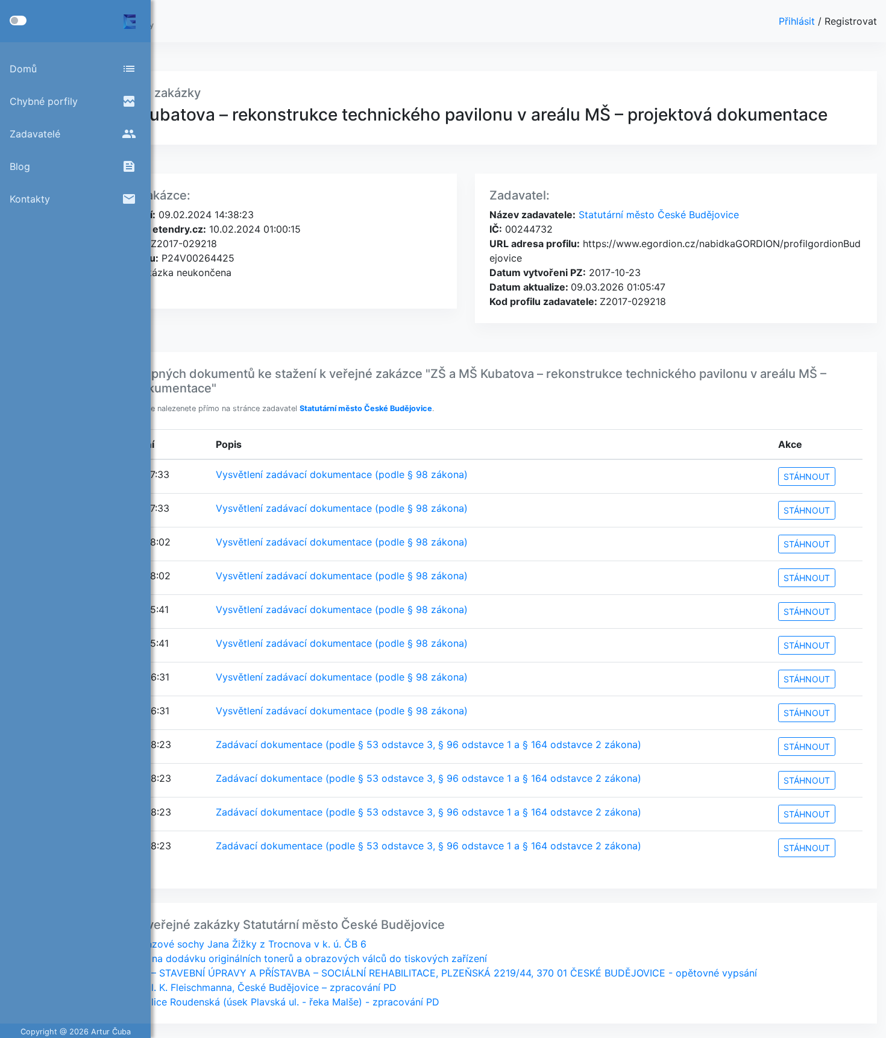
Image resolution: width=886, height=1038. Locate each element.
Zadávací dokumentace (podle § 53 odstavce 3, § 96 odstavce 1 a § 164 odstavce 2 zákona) (428, 744)
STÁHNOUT (807, 476)
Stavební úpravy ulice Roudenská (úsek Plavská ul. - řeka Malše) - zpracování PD (254, 1002)
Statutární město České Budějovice (657, 215)
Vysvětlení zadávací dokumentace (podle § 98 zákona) (342, 474)
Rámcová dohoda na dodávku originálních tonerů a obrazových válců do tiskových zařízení (278, 958)
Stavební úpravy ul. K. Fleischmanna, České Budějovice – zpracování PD (233, 987)
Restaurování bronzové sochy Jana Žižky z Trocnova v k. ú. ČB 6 (217, 944)
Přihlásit (798, 21)
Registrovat (851, 21)
